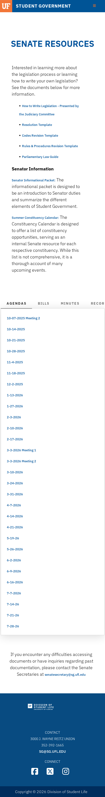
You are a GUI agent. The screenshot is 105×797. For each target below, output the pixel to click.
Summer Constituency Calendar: (35, 218)
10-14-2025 (16, 329)
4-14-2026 (15, 516)
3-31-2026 (15, 494)
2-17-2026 (15, 439)
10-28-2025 (16, 351)
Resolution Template (37, 125)
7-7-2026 (14, 593)
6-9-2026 (14, 571)
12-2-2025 (15, 384)
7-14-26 (13, 604)
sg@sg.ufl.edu (52, 751)
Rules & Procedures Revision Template (50, 146)
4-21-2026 (15, 527)
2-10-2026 (15, 428)
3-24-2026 (15, 483)
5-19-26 (13, 538)
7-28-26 (13, 626)
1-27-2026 (15, 406)
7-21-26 (13, 615)
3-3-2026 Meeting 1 (21, 450)
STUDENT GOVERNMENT (43, 6)
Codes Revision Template (40, 135)
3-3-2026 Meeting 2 (21, 461)
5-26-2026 (15, 549)
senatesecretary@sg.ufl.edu (65, 675)
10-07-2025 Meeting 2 (23, 318)
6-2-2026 (14, 560)
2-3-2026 (14, 417)
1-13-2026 (15, 395)
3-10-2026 (15, 472)
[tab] (16, 304)
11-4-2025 (15, 362)
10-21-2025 (16, 340)
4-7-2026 (14, 505)
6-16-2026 (15, 582)
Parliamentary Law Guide (40, 157)
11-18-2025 (16, 373)
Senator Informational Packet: (33, 180)
